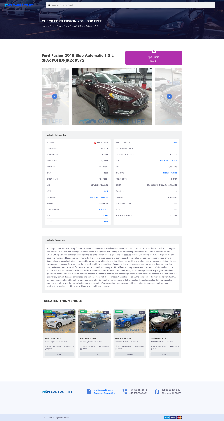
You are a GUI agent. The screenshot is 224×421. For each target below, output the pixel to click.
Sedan (105, 215)
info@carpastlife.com (103, 390)
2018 (106, 191)
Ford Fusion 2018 (53, 338)
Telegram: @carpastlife (104, 393)
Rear (175, 142)
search (49, 5)
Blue (106, 221)
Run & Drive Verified (99, 197)
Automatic (103, 209)
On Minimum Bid (170, 173)
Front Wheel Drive (168, 161)
